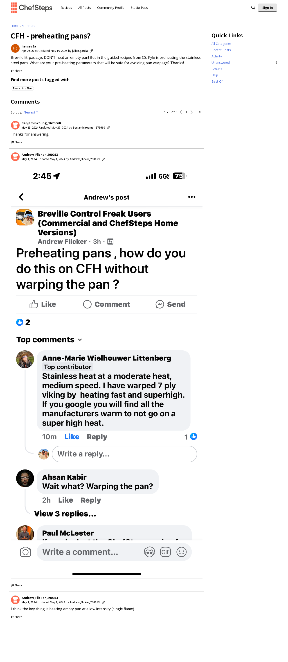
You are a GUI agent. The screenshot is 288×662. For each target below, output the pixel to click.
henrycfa (29, 46)
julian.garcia (80, 51)
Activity (217, 56)
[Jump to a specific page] (198, 112)
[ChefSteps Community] (31, 7)
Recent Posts (221, 50)
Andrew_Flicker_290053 (40, 155)
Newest (29, 112)
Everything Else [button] (22, 88)
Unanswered (244, 62)
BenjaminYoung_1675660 (41, 123)
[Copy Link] (91, 51)
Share (16, 71)
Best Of (217, 81)
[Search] (253, 8)
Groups (217, 69)
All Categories (222, 43)
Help (215, 75)
